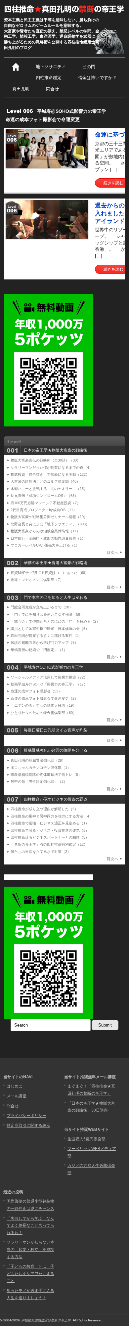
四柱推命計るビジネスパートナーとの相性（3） (50, 837)
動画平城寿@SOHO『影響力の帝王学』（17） (49, 684)
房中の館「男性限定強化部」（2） (39, 781)
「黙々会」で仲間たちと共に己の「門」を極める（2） (55, 621)
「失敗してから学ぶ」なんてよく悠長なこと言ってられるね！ (30, 1225)
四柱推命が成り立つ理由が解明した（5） (44, 809)
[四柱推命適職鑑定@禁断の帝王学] (64, 8)
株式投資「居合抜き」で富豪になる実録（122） (50, 474)
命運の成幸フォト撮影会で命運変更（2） (44, 698)
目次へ (112, 552)
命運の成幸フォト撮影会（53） (36, 691)
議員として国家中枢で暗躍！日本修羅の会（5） (50, 629)
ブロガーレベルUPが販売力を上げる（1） (45, 545)
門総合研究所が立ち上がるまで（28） (42, 607)
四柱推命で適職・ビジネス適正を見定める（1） (50, 823)
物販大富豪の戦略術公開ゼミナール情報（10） (49, 517)
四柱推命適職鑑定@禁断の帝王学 (46, 1320)
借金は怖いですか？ (97, 77)
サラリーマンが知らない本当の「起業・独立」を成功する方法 (30, 1249)
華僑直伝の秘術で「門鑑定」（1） (39, 650)
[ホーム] (15, 66)
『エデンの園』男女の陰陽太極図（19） (43, 705)
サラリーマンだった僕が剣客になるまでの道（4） (52, 467)
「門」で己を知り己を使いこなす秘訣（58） (47, 614)
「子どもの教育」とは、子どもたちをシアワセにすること (30, 1273)
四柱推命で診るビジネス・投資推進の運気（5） (50, 830)
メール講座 (16, 1096)
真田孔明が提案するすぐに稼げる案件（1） (46, 636)
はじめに (14, 1086)
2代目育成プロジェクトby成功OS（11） (44, 510)
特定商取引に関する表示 (28, 1125)
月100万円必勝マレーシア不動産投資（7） (45, 503)
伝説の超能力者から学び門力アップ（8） (44, 642)
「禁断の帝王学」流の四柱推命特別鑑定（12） (49, 844)
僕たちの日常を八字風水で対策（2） (41, 852)
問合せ (52, 88)
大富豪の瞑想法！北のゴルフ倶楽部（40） (45, 481)
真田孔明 (20, 88)
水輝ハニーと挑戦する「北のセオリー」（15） (49, 489)
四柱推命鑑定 (49, 77)
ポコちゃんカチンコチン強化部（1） (41, 768)
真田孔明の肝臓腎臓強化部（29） (38, 760)
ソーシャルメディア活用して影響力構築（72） (49, 677)
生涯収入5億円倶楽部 (86, 1139)
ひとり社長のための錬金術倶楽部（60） (43, 713)
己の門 (88, 66)
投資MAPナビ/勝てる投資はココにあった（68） (50, 573)
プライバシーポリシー (26, 1115)
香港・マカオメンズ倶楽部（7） (37, 580)
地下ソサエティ (51, 66)
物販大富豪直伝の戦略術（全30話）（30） (45, 460)
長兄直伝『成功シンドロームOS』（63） (44, 496)
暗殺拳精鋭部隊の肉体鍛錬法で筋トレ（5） (46, 774)
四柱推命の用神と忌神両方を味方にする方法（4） (52, 816)
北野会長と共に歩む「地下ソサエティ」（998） (50, 524)
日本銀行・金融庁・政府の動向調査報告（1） (48, 538)
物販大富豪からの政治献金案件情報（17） (45, 531)
